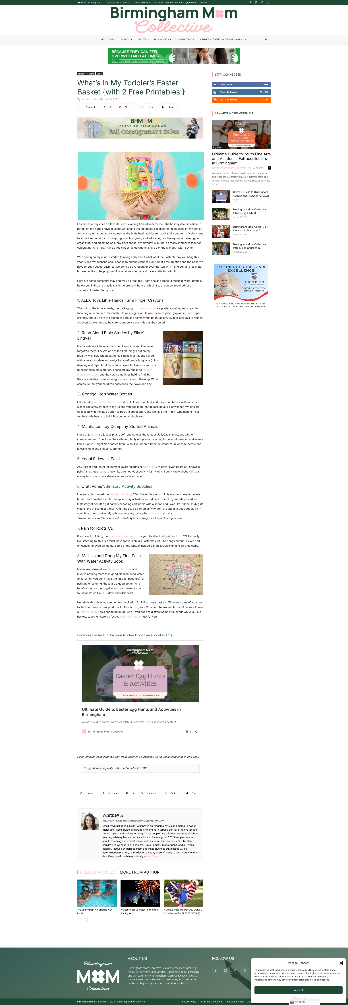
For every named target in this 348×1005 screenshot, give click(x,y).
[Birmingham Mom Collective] (174, 20)
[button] (341, 963)
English (299, 1001)
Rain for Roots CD (97, 528)
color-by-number (131, 616)
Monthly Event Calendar (118, 2)
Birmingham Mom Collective (229, 168)
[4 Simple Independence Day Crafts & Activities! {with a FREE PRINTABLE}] (183, 893)
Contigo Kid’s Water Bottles (107, 394)
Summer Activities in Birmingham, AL (221, 39)
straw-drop (155, 513)
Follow (264, 92)
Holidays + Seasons (86, 74)
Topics (125, 39)
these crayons (147, 308)
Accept (298, 990)
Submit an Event (142, 2)
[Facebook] (250, 2)
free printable (90, 612)
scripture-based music (123, 536)
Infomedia (139, 1001)
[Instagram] (256, 2)
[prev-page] (79, 920)
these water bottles (110, 402)
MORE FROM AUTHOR (139, 872)
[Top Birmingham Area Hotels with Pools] (97, 893)
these (94, 434)
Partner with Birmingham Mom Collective (186, 2)
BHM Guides (161, 39)
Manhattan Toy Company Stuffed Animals (120, 426)
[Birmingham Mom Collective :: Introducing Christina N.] (221, 248)
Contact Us (184, 39)
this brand (149, 467)
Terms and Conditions (210, 1001)
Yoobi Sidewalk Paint (101, 458)
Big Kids (217, 147)
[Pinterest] (262, 2)
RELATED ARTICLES (97, 872)
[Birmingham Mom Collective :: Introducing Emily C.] (221, 214)
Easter (99, 74)
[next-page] (85, 920)
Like (266, 84)
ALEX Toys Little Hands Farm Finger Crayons (122, 300)
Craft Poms (92, 486)
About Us (107, 39)
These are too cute (119, 569)
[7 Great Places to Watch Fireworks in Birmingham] (140, 893)
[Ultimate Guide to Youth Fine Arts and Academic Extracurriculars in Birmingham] (241, 134)
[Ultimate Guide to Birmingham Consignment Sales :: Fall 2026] (221, 196)
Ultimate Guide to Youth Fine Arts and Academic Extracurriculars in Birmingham (241, 158)
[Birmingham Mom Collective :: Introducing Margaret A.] (221, 231)
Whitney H (89, 99)
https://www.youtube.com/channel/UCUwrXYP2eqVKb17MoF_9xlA (133, 821)
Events (142, 39)
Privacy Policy (300, 998)
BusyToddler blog (120, 494)
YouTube (153, 856)
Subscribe (158, 2)
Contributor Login (235, 1001)
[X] (268, 2)
